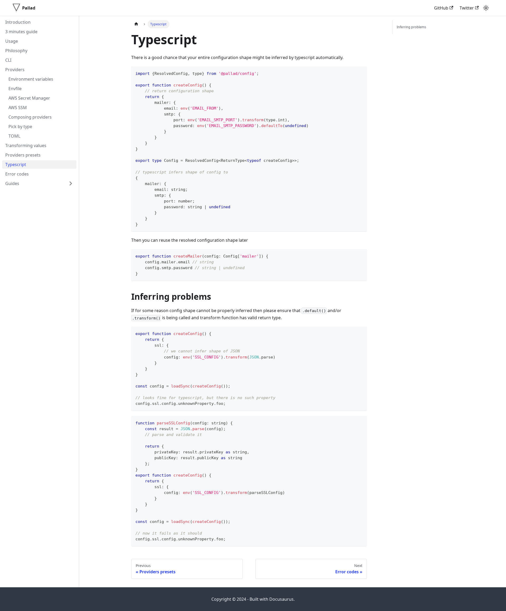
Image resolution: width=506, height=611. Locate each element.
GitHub (441, 8)
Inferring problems (411, 27)
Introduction (18, 22)
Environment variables (30, 79)
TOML (14, 136)
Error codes (17, 174)
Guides (12, 183)
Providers (15, 69)
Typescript (15, 164)
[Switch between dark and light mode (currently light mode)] (486, 8)
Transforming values (25, 145)
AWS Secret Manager (29, 98)
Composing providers (30, 117)
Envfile (15, 88)
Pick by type (20, 126)
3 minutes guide (21, 32)
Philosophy (16, 51)
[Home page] (136, 24)
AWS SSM (17, 107)
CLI (8, 60)
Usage (11, 41)
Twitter (467, 8)
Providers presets (23, 155)
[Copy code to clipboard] (360, 73)
